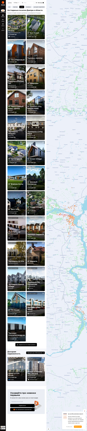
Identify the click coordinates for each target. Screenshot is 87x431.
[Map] (66, 215)
